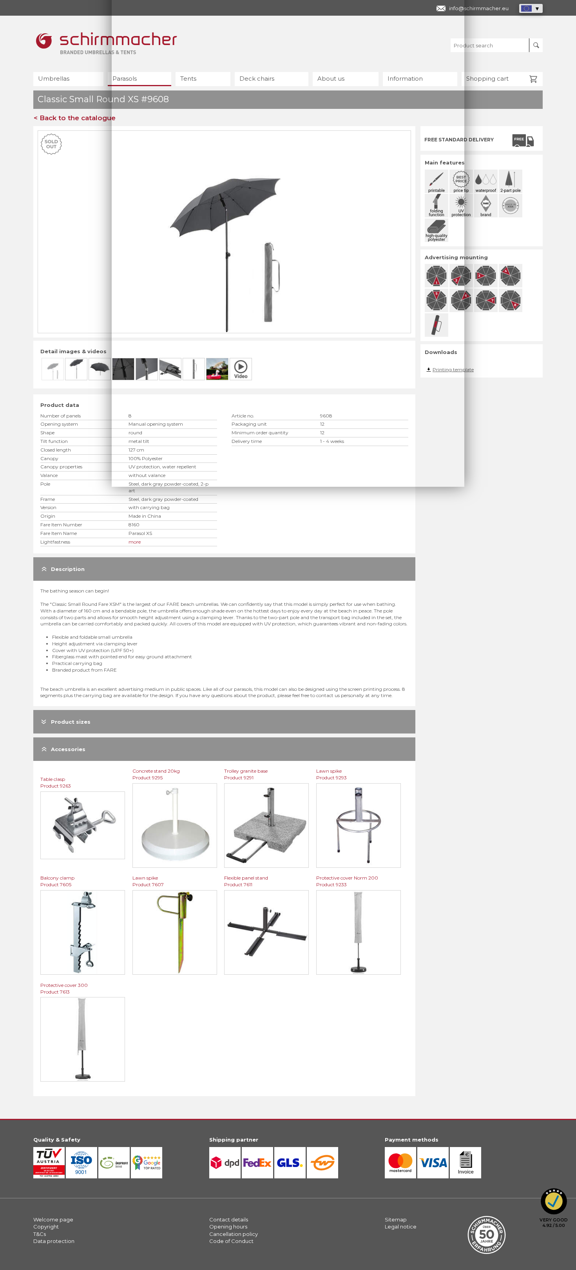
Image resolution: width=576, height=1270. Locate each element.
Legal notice (401, 1226)
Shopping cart (487, 78)
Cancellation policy (233, 1234)
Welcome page (53, 1219)
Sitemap (396, 1219)
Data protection (53, 1241)
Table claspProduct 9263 (55, 782)
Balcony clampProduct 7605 (57, 881)
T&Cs (39, 1234)
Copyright (46, 1226)
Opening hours (228, 1226)
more (135, 542)
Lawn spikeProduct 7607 (148, 881)
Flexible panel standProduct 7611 (246, 881)
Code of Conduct (231, 1241)
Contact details (228, 1219)
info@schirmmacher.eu (479, 8)
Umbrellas (53, 78)
